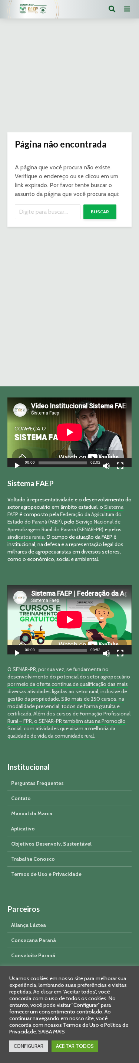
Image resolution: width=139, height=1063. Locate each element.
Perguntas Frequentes (37, 783)
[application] (69, 432)
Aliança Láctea (28, 925)
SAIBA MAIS (51, 1031)
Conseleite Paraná (33, 955)
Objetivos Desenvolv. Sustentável (51, 843)
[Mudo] (106, 466)
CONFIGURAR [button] (28, 1046)
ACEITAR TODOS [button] (75, 1046)
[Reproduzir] (17, 466)
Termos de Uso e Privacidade (46, 874)
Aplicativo (23, 828)
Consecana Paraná (33, 940)
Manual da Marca (31, 813)
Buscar (100, 211)
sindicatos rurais (25, 537)
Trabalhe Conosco (33, 859)
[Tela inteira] (120, 466)
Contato (21, 798)
